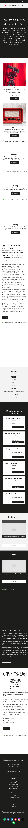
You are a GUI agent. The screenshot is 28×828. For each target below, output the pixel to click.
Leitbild (5, 317)
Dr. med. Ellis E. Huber (10, 463)
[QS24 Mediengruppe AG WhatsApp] (13, 822)
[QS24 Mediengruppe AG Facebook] (8, 819)
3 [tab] (6, 541)
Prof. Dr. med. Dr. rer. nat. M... (12, 433)
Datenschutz (14, 806)
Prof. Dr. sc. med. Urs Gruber (12, 418)
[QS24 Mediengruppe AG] (14, 5)
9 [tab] (18, 541)
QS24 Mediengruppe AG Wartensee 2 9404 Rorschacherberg (14, 782)
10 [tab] (20, 541)
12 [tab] (23, 541)
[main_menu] (25, 2)
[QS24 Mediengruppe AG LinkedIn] (12, 819)
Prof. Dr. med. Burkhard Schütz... (13, 478)
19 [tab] (18, 543)
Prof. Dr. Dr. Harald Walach (12, 493)
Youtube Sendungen (14, 797)
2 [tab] (4, 541)
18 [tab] (16, 543)
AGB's (13, 804)
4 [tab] (8, 541)
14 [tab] (8, 543)
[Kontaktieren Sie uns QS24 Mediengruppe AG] (4, 819)
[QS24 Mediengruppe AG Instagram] (19, 819)
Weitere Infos (14, 98)
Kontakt (14, 795)
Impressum (13, 808)
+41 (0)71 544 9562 (14, 786)
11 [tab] (21, 541)
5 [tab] (10, 541)
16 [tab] (12, 543)
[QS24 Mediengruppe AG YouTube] (15, 819)
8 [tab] (16, 541)
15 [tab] (10, 543)
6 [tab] (12, 541)
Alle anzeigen (14, 545)
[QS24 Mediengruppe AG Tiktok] (22, 819)
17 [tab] (14, 543)
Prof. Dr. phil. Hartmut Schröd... (13, 449)
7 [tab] (14, 541)
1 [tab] (2, 541)
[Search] (23, 2)
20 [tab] (20, 543)
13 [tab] (25, 541)
